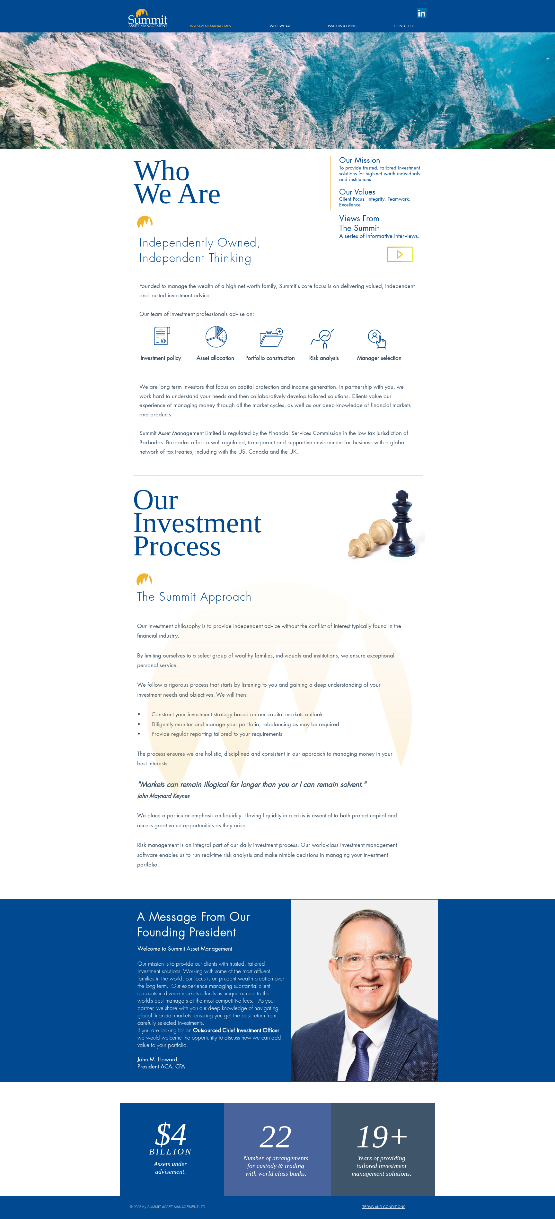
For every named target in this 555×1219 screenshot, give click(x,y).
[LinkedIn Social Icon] (422, 13)
